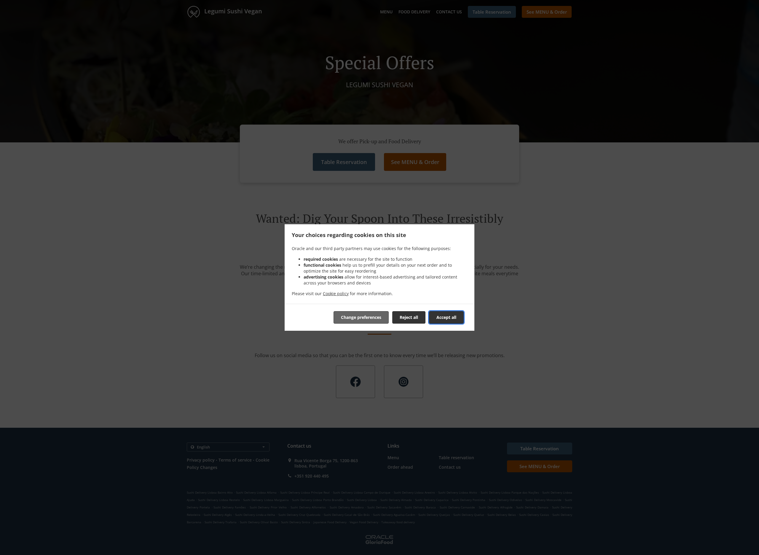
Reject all (409, 317)
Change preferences (361, 317)
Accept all (446, 317)
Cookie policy (336, 293)
